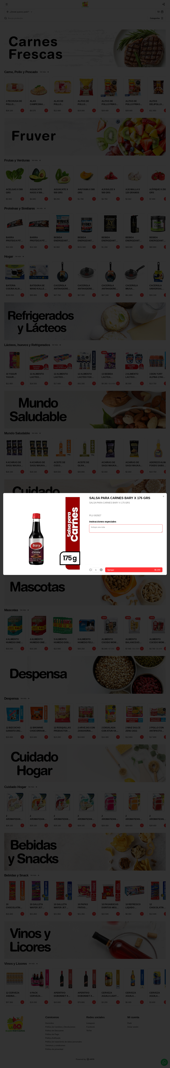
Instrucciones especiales (102, 521)
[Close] (163, 496)
